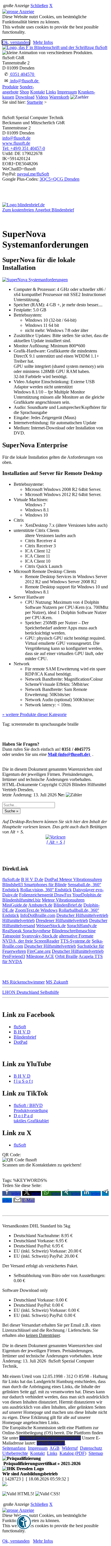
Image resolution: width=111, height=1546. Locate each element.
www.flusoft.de (16, 143)
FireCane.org (39, 951)
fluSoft (20, 1026)
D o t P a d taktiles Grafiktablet (31, 1118)
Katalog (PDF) (72, 1453)
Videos (42, 97)
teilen (16, 1193)
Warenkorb (59, 97)
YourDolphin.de (86, 894)
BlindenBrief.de (68, 905)
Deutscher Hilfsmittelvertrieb (82, 915)
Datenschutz (91, 1448)
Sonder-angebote (18, 89)
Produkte (10, 86)
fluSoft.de (11, 879)
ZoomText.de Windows (36, 910)
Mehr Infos (43, 42)
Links (51, 91)
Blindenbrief (25, 1037)
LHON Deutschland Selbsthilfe (30, 992)
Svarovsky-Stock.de (40, 935)
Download (24, 97)
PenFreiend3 (13, 956)
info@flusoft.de (24, 80)
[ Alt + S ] (55, 842)
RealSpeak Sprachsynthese (26, 930)
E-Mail (28, 1200)
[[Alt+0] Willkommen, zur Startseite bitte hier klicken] (54, 47)
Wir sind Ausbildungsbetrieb (30, 1473)
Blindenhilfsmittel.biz (21, 900)
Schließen (39, 5)
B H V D (22, 1031)
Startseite (35, 102)
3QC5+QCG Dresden (59, 179)
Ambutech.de (40, 905)
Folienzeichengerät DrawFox (45, 894)
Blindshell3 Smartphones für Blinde (34, 884)
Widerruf (70, 1448)
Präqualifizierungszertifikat (41, 1463)
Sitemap (96, 1453)
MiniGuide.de (14, 905)
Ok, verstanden (16, 42)
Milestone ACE (40, 956)
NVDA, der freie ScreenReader (30, 941)
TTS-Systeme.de (75, 941)
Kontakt (37, 91)
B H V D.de (32, 879)
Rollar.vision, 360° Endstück (46, 889)
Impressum (67, 91)
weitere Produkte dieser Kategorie (34, 714)
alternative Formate (76, 935)
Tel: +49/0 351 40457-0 (23, 148)
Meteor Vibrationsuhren (80, 879)
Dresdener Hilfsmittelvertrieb (62, 920)
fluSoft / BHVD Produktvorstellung (31, 1108)
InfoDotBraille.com (37, 915)
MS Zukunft (57, 982)
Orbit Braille (66, 956)
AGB (54, 1448)
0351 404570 (22, 74)
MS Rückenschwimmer (23, 982)
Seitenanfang (14, 1448)
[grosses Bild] (35, 279)
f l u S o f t (23, 1081)
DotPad (51, 879)
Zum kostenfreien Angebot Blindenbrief (38, 209)
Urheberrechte (15, 1453)
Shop (24, 91)
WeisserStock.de (51, 925)
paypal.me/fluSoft (33, 174)
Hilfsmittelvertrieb (18, 920)
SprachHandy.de (82, 925)
